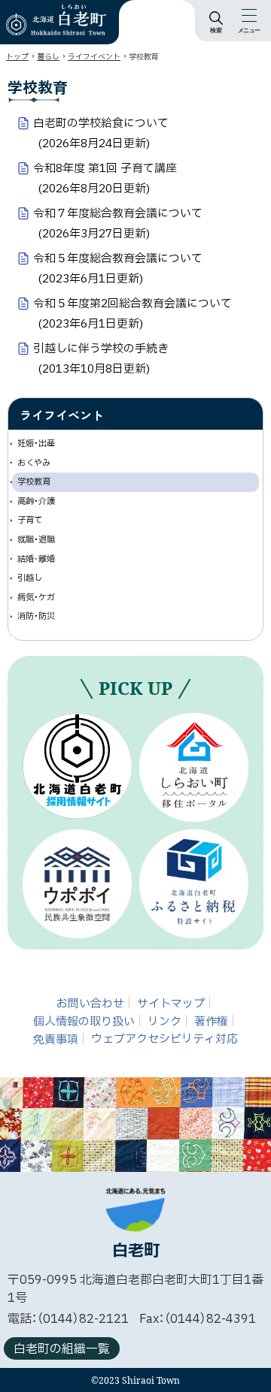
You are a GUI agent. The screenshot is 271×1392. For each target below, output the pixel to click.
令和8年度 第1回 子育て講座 (105, 178)
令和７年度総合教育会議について (117, 223)
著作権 (211, 1021)
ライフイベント (94, 56)
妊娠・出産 (36, 443)
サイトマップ (171, 1003)
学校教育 (33, 482)
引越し (29, 578)
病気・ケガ (36, 597)
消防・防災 (36, 616)
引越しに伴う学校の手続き (101, 358)
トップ (17, 56)
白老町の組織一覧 (62, 1349)
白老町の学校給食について (101, 133)
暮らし (48, 56)
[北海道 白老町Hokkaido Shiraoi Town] (56, 20)
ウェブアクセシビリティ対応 (164, 1039)
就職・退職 (36, 539)
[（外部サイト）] (77, 766)
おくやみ (33, 463)
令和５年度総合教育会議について (117, 268)
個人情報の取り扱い (84, 1021)
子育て (29, 520)
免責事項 (55, 1039)
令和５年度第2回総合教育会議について (132, 313)
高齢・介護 (36, 501)
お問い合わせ (90, 1003)
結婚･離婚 (36, 559)
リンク (164, 1021)
